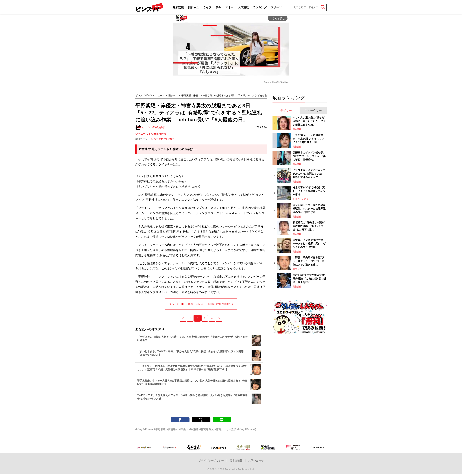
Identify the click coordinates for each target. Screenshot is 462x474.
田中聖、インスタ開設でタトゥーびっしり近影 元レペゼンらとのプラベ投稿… (309, 243)
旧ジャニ (193, 7)
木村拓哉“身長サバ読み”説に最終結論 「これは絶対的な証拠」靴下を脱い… (309, 278)
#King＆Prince (144, 429)
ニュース (160, 95)
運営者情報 (236, 460)
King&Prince (158, 133)
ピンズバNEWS (143, 95)
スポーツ (276, 7)
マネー (229, 7)
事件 (218, 7)
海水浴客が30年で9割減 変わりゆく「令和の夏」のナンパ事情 (309, 191)
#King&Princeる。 (248, 429)
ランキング (260, 7)
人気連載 (243, 7)
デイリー (286, 110)
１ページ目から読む (162, 138)
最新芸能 (178, 7)
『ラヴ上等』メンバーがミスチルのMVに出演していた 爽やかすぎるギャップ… (309, 173)
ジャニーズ (141, 133)
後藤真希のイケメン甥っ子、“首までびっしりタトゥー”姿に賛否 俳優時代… (309, 156)
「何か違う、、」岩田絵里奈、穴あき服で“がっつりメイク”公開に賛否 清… (308, 138)
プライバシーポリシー (211, 460)
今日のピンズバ (300, 199)
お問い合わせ (255, 460)
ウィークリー (313, 110)
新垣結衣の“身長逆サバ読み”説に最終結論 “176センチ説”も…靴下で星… (309, 226)
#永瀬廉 (193, 429)
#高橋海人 (172, 429)
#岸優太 (183, 429)
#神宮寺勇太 (206, 429)
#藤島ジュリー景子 (225, 429)
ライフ (207, 7)
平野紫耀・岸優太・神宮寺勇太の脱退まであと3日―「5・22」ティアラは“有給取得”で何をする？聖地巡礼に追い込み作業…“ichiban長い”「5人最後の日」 (262, 95)
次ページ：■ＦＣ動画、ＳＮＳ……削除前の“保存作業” (199, 303)
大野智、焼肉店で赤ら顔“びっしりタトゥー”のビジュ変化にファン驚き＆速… (308, 261)
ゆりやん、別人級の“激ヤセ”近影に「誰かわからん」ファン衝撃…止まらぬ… (309, 121)
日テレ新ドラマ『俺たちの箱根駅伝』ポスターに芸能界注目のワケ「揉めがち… (309, 208)
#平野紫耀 (159, 429)
